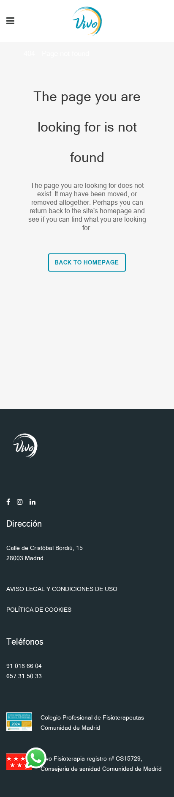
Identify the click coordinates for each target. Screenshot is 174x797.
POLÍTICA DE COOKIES (38, 609)
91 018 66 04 (24, 665)
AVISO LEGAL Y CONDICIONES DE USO (61, 588)
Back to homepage (87, 262)
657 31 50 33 (24, 676)
